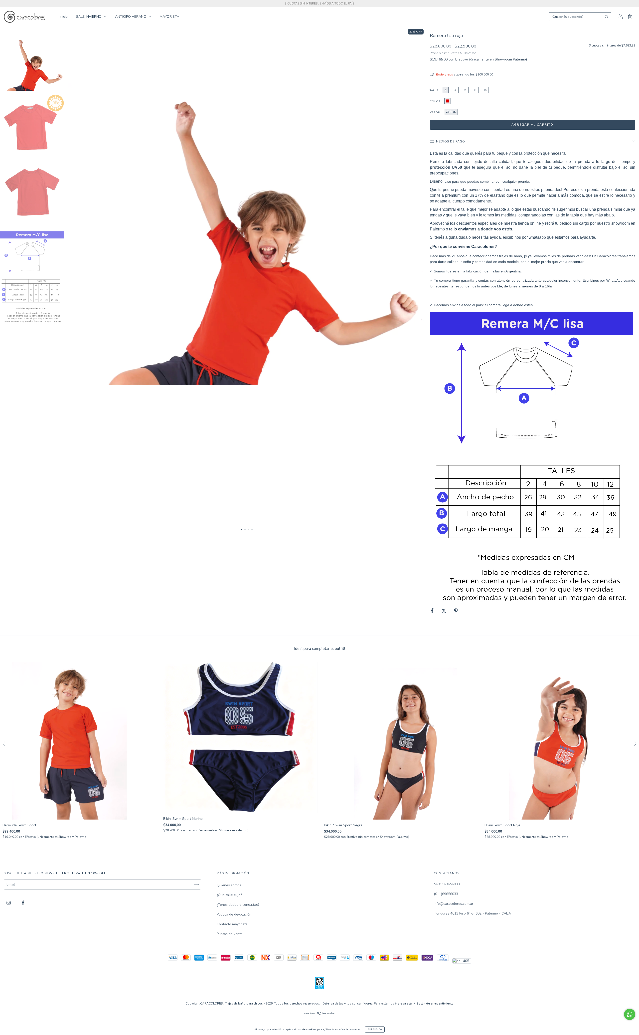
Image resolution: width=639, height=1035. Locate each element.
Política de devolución (234, 914)
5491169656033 (447, 884)
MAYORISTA (169, 16)
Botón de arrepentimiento (435, 1004)
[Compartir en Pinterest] (456, 610)
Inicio (64, 16)
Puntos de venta (230, 934)
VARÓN (435, 112)
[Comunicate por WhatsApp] (629, 1014)
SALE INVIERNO (89, 16)
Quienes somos (229, 885)
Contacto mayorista (232, 924)
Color (435, 101)
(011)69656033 (446, 894)
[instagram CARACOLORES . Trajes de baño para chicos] (9, 903)
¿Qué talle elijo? (229, 895)
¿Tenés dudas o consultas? (238, 904)
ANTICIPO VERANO (131, 16)
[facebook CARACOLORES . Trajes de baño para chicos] (23, 903)
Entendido (374, 1029)
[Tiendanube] (319, 1014)
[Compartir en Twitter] (444, 610)
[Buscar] (606, 16)
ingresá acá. (403, 1004)
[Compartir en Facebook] (433, 610)
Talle (434, 90)
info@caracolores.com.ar (453, 903)
